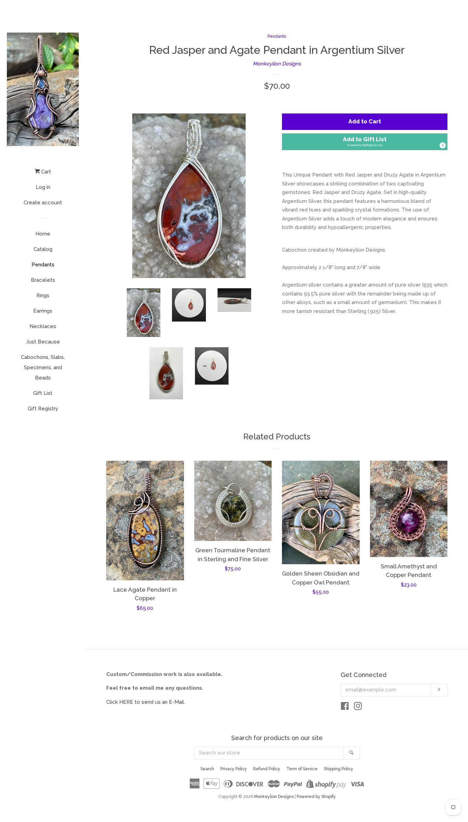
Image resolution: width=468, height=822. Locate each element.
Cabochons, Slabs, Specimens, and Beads (43, 367)
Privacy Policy (233, 768)
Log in (43, 187)
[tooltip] (443, 145)
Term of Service (302, 768)
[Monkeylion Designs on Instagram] (358, 707)
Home (42, 234)
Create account (43, 203)
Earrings (42, 311)
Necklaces (42, 326)
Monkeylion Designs (277, 64)
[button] (364, 141)
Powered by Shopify (316, 796)
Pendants (43, 265)
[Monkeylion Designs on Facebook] (345, 707)
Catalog (43, 249)
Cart (45, 172)
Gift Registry (43, 409)
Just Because (43, 342)
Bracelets (43, 280)
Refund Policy (266, 768)
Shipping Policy (338, 768)
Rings (42, 295)
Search (207, 768)
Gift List (42, 393)
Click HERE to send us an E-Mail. (145, 702)
